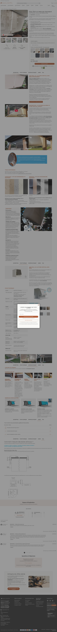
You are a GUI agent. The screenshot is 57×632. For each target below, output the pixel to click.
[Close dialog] (38, 305)
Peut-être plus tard (28, 320)
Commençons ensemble (28, 316)
